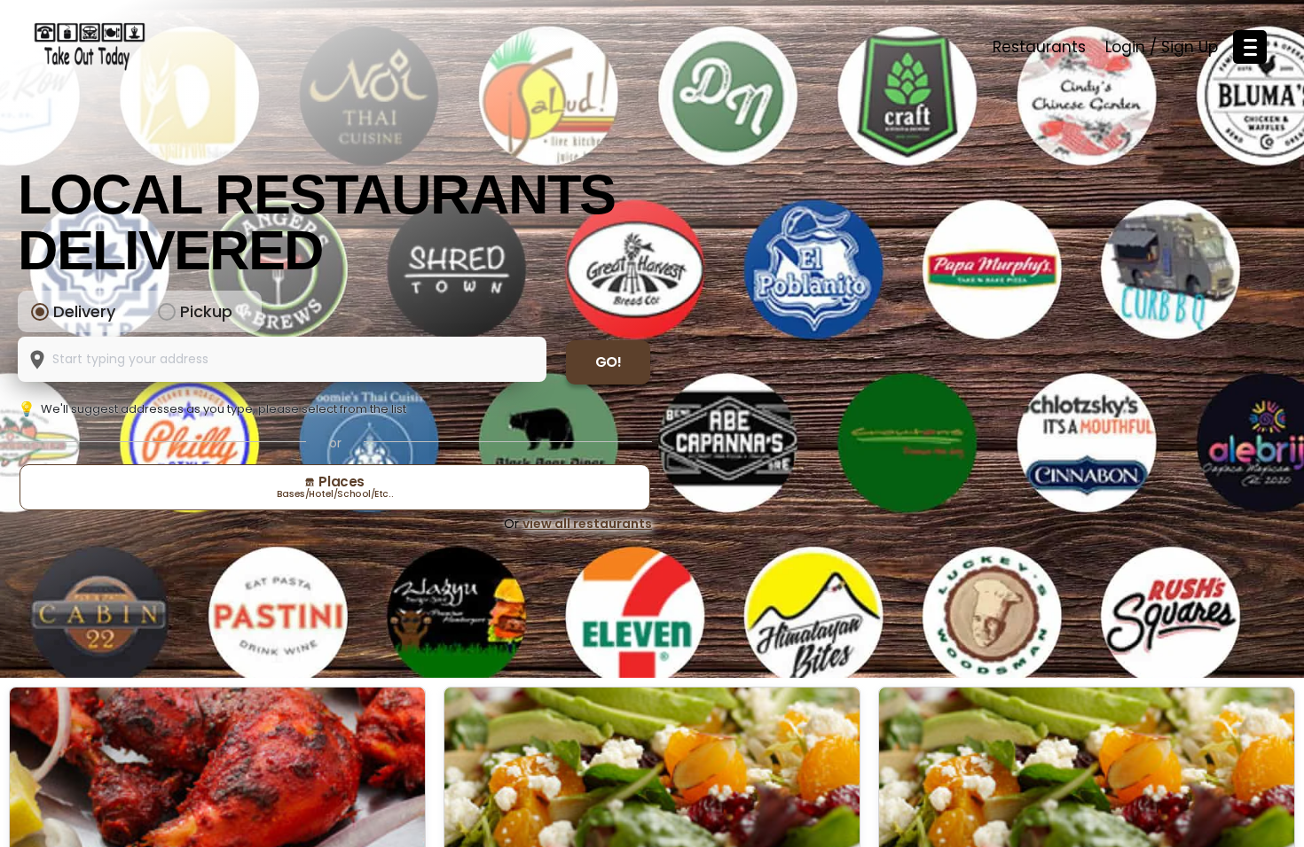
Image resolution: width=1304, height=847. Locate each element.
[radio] (40, 312)
